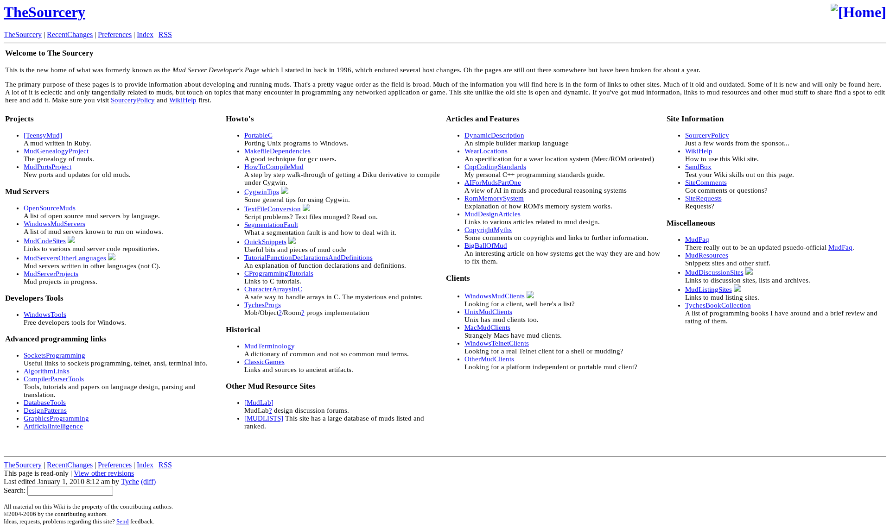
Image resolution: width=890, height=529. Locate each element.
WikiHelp (183, 100)
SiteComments (706, 182)
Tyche (130, 481)
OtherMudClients (489, 359)
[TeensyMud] (43, 135)
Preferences (115, 34)
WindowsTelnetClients (496, 343)
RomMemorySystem (494, 198)
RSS (165, 34)
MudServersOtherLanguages (65, 258)
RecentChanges (70, 34)
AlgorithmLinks (47, 371)
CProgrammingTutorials (278, 273)
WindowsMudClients (494, 296)
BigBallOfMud (485, 245)
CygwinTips (261, 191)
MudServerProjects (51, 273)
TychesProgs (262, 305)
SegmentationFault (271, 224)
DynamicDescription (494, 135)
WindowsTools (45, 314)
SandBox (698, 166)
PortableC (258, 135)
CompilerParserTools (54, 379)
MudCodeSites (45, 241)
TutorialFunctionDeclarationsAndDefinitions (308, 257)
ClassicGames (264, 361)
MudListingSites (708, 289)
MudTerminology (269, 346)
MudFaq (697, 239)
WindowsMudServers (54, 223)
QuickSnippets (265, 242)
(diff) (148, 481)
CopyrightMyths (488, 229)
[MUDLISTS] (263, 418)
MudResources (706, 255)
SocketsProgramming (54, 355)
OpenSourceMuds (50, 208)
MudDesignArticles (492, 214)
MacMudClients (487, 327)
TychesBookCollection (718, 305)
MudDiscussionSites (714, 272)
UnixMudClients (488, 311)
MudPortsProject (47, 166)
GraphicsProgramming (56, 418)
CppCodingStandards (495, 166)
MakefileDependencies (277, 151)
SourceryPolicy (133, 100)
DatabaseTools (45, 402)
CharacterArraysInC (273, 289)
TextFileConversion (272, 209)
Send (122, 521)
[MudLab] (258, 402)
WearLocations (486, 151)
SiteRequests (703, 198)
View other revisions (104, 473)
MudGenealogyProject (56, 151)
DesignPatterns (45, 410)
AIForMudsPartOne (492, 182)
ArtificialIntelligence (53, 426)
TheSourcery (44, 12)
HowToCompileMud (274, 166)
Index (145, 34)
